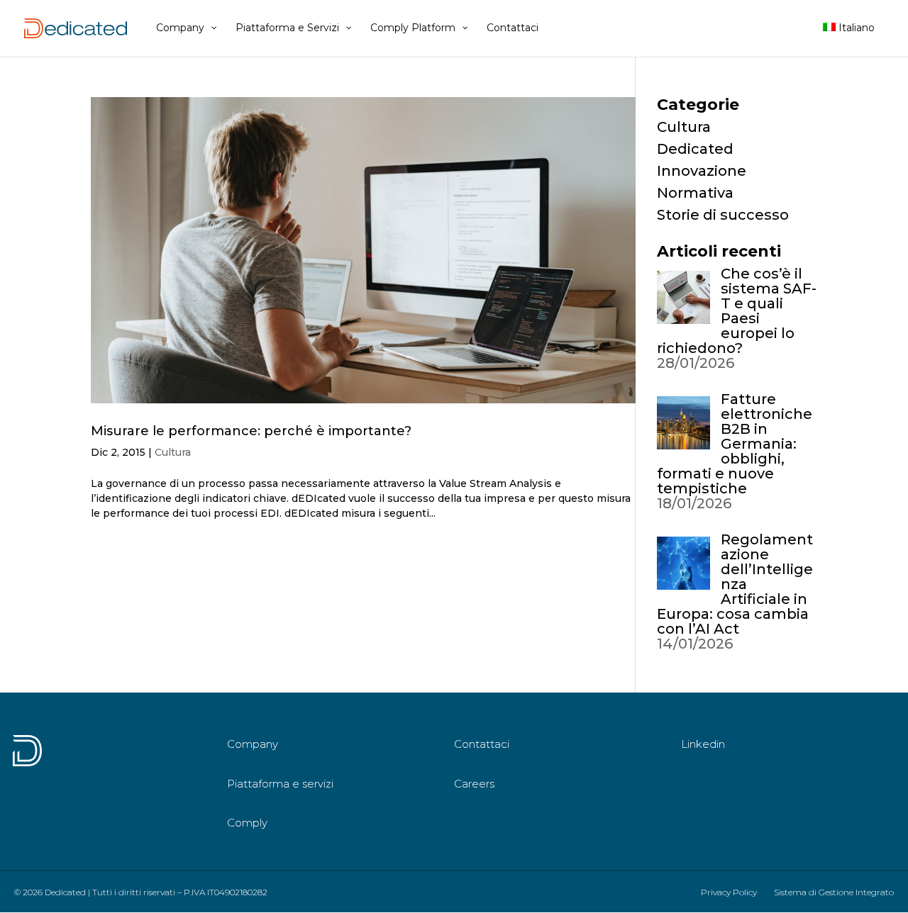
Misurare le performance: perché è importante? (251, 431)
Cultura (173, 452)
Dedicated (695, 148)
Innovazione (701, 170)
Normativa (695, 192)
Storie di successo (723, 214)
